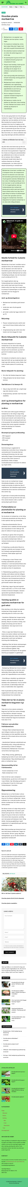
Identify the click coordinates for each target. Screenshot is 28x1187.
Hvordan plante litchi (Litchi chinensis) (13, 898)
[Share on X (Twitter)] (16, 29)
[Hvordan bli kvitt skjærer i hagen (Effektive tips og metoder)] (6, 1090)
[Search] (25, 2)
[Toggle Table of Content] (23, 142)
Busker (4, 1115)
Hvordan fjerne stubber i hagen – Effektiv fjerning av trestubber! (19, 992)
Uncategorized (5, 1130)
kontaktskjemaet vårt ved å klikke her (15, 1161)
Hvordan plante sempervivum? (11, 1044)
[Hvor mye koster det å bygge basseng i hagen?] (6, 1002)
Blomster (5, 1113)
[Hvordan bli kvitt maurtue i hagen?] (6, 1074)
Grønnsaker (7, 1125)
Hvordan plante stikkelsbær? (10, 1038)
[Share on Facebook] (11, 29)
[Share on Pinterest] (21, 29)
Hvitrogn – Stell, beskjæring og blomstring (14, 1055)
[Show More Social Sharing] (24, 29)
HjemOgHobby (13, 1181)
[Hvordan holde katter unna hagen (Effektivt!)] (6, 1019)
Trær (3, 12)
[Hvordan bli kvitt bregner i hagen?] (6, 1082)
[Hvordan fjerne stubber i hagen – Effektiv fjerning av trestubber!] (6, 993)
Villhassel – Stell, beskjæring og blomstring (14, 1049)
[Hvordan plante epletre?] (6, 1099)
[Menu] (3, 2)
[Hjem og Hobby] (15, 2)
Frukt (5, 1123)
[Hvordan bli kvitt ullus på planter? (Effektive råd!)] (6, 984)
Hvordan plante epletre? (18, 1096)
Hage (3, 1075)
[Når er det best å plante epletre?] (14, 884)
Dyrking (5, 1118)
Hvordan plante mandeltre (9, 903)
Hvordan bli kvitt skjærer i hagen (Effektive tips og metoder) (18, 1090)
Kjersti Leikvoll (7, 22)
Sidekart (19, 1181)
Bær (5, 1120)
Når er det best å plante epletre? (11, 893)
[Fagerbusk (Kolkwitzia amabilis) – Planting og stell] (6, 1010)
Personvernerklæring (14, 1183)
